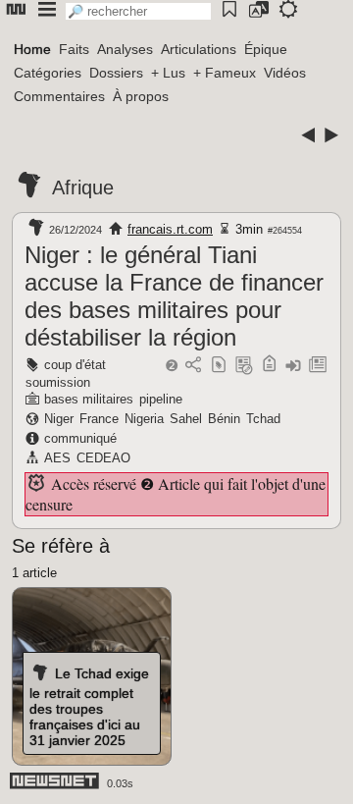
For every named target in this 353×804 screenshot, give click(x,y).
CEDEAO (103, 458)
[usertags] (218, 365)
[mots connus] (269, 365)
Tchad (263, 418)
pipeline (160, 399)
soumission (57, 382)
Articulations (198, 49)
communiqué (80, 438)
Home (32, 49)
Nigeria (144, 418)
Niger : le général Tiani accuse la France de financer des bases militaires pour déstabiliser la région (174, 295)
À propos (141, 96)
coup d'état (75, 364)
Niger (59, 418)
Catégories (47, 72)
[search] (138, 11)
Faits (74, 49)
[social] (193, 365)
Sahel (186, 418)
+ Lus (168, 72)
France (99, 418)
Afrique (83, 187)
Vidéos (285, 72)
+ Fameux (224, 72)
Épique (265, 49)
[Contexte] (244, 365)
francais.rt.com (170, 229)
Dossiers (116, 72)
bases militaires (88, 399)
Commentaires (59, 96)
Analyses (125, 49)
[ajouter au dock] (293, 365)
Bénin (224, 418)
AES (57, 458)
